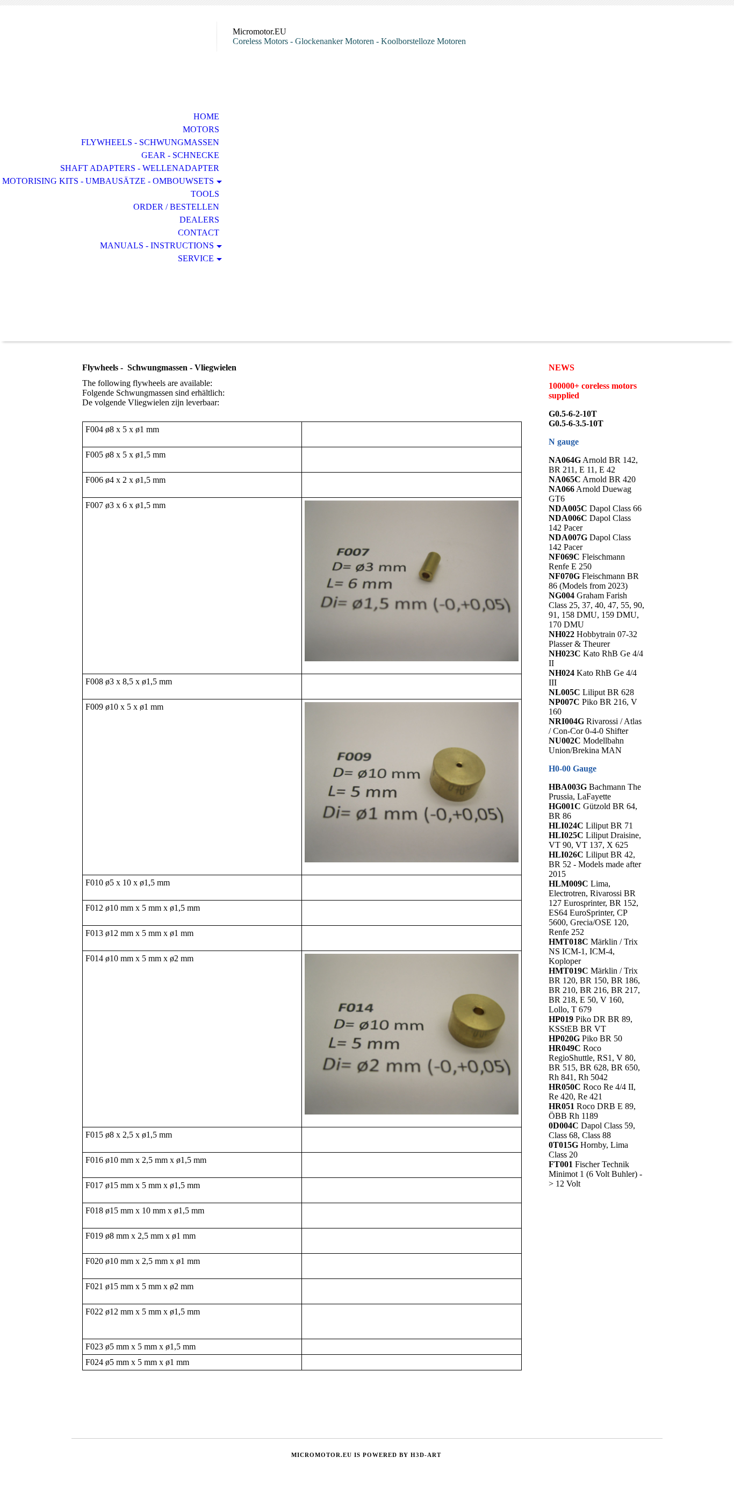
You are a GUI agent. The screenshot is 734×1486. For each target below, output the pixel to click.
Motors (201, 129)
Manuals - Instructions (157, 245)
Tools (205, 193)
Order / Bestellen (176, 206)
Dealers (199, 219)
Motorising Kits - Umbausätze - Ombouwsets (108, 180)
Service (196, 258)
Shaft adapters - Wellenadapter (139, 168)
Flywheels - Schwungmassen (150, 142)
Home (206, 116)
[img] (144, 52)
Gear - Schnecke (180, 155)
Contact (198, 232)
